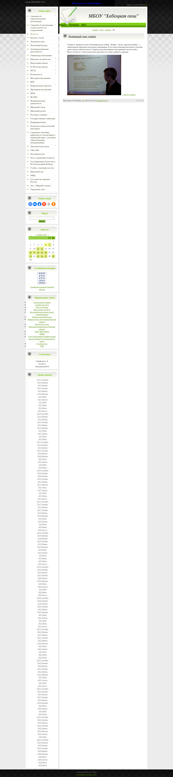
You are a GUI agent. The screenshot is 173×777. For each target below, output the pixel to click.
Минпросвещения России (42, 317)
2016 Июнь (42, 467)
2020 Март (42, 583)
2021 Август (42, 626)
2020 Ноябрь (43, 603)
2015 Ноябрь (43, 447)
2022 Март (42, 646)
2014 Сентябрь (42, 413)
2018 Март (42, 518)
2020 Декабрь (42, 606)
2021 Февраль (42, 612)
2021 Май (42, 620)
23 (30, 256)
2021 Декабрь (42, 637)
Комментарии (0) (102, 101)
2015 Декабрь (42, 450)
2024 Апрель (42, 708)
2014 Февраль (42, 394)
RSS (145, 5)
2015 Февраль (42, 428)
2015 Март (42, 430)
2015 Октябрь (42, 445)
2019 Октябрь (42, 569)
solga (83, 101)
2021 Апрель (42, 617)
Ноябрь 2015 (42, 234)
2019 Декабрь (42, 575)
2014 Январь (42, 391)
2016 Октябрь (42, 473)
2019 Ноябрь (43, 572)
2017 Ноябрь (43, 507)
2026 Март (42, 756)
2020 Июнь (42, 592)
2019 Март (42, 549)
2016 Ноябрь (43, 476)
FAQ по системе (42, 307)
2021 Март (42, 615)
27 (46, 256)
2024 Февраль (42, 703)
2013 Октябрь (42, 382)
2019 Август (42, 564)
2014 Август (42, 411)
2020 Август (42, 595)
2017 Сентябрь (42, 501)
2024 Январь (42, 700)
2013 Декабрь (42, 388)
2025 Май (42, 737)
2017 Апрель (42, 490)
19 (42, 252)
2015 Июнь (42, 439)
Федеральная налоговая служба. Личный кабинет (42, 313)
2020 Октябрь (42, 600)
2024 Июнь (42, 714)
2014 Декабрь (42, 422)
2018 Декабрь (42, 541)
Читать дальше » (130, 94)
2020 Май (42, 589)
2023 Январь (42, 671)
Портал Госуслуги (42, 324)
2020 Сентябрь (42, 598)
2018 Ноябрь (43, 538)
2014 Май (42, 402)
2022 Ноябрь (43, 666)
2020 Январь (42, 578)
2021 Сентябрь (42, 629)
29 (53, 256)
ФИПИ (41, 334)
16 (30, 252)
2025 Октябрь (42, 742)
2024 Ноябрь (43, 722)
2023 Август (42, 686)
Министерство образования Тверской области (42, 320)
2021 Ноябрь (43, 635)
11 (38, 248)
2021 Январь (42, 609)
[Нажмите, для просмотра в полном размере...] (94, 94)
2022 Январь (42, 640)
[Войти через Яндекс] (44, 204)
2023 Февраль (42, 674)
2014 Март (42, 396)
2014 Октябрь (42, 416)
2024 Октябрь (42, 720)
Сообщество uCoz (42, 305)
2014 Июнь (42, 405)
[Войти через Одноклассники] (53, 204)
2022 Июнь (42, 654)
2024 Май (42, 711)
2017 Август (42, 498)
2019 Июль (42, 561)
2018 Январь (42, 513)
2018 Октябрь (42, 535)
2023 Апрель (42, 680)
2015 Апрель (42, 433)
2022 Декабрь (42, 669)
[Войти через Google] (49, 204)
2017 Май (42, 493)
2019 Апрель (42, 552)
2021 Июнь (42, 623)
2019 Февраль (42, 547)
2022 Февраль (42, 643)
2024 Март (42, 705)
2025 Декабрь (42, 748)
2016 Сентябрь (42, 470)
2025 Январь (42, 728)
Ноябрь (108, 30)
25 (38, 256)
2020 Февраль (42, 581)
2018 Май (42, 524)
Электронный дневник (41, 302)
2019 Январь (42, 544)
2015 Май (42, 436)
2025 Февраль (42, 731)
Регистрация (74, 25)
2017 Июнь (42, 496)
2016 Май (42, 464)
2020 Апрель (42, 586)
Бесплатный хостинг (84, 774)
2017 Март (42, 487)
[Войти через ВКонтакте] (35, 204)
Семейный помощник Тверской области (42, 288)
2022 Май (42, 652)
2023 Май (42, 683)
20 (46, 252)
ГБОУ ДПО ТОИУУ (42, 331)
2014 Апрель (42, 399)
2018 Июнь (42, 527)
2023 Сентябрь (42, 688)
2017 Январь (42, 481)
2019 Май (42, 555)
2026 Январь (42, 751)
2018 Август (42, 530)
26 (42, 256)
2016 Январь (42, 453)
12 (42, 248)
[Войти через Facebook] (39, 204)
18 (38, 252)
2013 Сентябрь (42, 379)
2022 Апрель (42, 649)
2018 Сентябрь (42, 532)
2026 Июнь (42, 762)
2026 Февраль (42, 754)
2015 (102, 30)
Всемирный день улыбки (82, 36)
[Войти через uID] (30, 204)
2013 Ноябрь (43, 385)
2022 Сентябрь (42, 660)
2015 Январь (42, 425)
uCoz (94, 774)
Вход (84, 25)
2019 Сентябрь (42, 566)
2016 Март (42, 459)
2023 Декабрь (42, 697)
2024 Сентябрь (42, 717)
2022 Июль (42, 657)
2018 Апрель (42, 521)
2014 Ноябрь (43, 419)
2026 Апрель (42, 759)
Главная (63, 25)
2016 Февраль (42, 456)
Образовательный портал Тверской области (42, 327)
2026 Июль (42, 765)
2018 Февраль (42, 515)
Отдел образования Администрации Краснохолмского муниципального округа (42, 338)
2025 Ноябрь (43, 745)
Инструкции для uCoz (42, 309)
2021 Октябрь (42, 632)
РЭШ (42, 346)
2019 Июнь (42, 558)
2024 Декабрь (42, 725)
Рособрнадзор (41, 343)
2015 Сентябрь (42, 442)
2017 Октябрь (42, 504)
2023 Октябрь (42, 691)
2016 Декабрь (42, 479)
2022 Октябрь (42, 663)
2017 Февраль (42, 484)
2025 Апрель (42, 734)
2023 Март (42, 677)
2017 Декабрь (42, 510)
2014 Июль (42, 408)
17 (34, 252)
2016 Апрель (42, 462)
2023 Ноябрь (43, 694)
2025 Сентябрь (42, 739)
